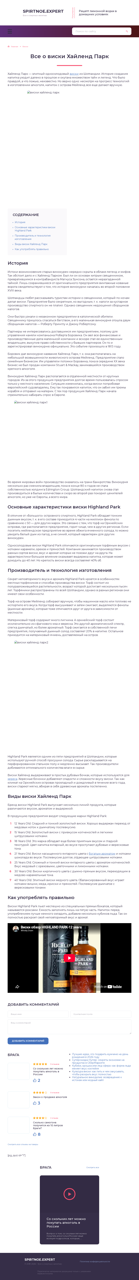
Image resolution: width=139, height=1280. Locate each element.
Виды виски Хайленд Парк (31, 244)
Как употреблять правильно (32, 249)
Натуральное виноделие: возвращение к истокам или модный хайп (97, 1079)
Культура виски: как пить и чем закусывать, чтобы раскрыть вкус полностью (98, 1073)
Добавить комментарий (28, 1040)
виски (74, 73)
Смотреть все (92, 1167)
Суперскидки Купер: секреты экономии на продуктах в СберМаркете (98, 1061)
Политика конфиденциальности (95, 1261)
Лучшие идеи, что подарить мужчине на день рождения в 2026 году (100, 1056)
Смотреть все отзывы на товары (23, 1144)
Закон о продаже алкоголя (50, 1097)
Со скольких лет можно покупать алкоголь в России (48, 1071)
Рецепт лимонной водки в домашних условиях (98, 12)
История (20, 222)
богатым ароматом (102, 853)
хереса (12, 779)
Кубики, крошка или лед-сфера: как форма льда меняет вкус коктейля (101, 1067)
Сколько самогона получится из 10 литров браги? (48, 1125)
